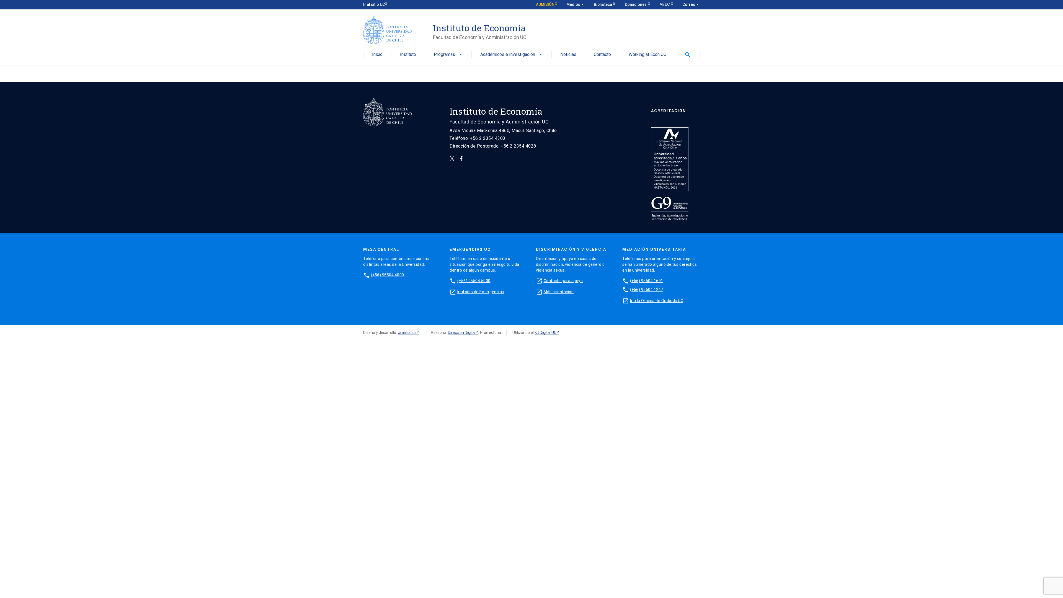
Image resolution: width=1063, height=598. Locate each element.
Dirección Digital (462, 332)
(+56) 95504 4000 (387, 275)
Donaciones (636, 4)
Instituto (408, 54)
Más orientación (559, 292)
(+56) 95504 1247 (646, 290)
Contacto (602, 54)
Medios (575, 4)
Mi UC (664, 4)
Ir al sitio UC (374, 4)
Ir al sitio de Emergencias (480, 292)
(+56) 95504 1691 (646, 281)
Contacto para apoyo (563, 281)
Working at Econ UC (647, 54)
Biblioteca (603, 4)
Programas (448, 54)
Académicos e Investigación (511, 54)
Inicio (377, 54)
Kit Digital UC (545, 332)
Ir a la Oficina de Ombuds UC (656, 300)
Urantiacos (407, 332)
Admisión (545, 4)
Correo (691, 4)
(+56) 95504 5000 (474, 281)
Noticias (568, 54)
